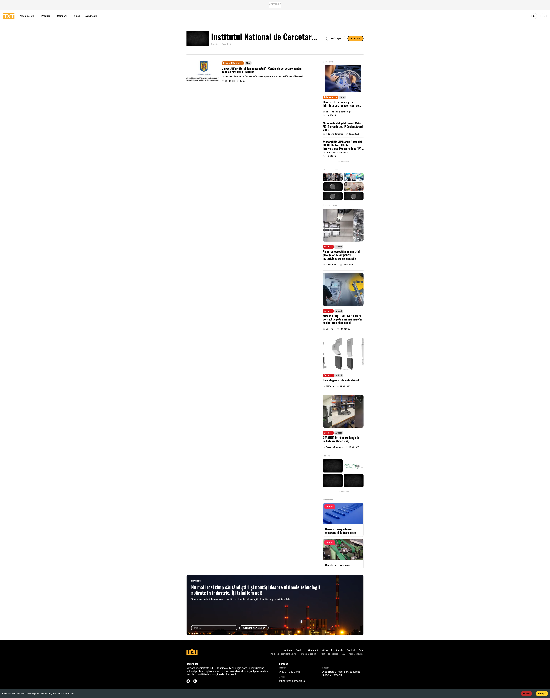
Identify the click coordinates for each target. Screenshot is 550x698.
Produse (300, 650)
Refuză (526, 693)
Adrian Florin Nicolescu (337, 152)
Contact (355, 38)
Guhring (329, 329)
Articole (288, 650)
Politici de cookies (329, 654)
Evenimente (337, 650)
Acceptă (541, 693)
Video (325, 650)
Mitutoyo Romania (334, 134)
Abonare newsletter (254, 628)
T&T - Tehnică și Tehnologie (338, 112)
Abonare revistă (356, 654)
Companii (313, 650)
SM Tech (330, 386)
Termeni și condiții (308, 654)
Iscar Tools (331, 264)
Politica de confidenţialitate (283, 654)
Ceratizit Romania (334, 447)
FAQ (343, 654)
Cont (361, 650)
